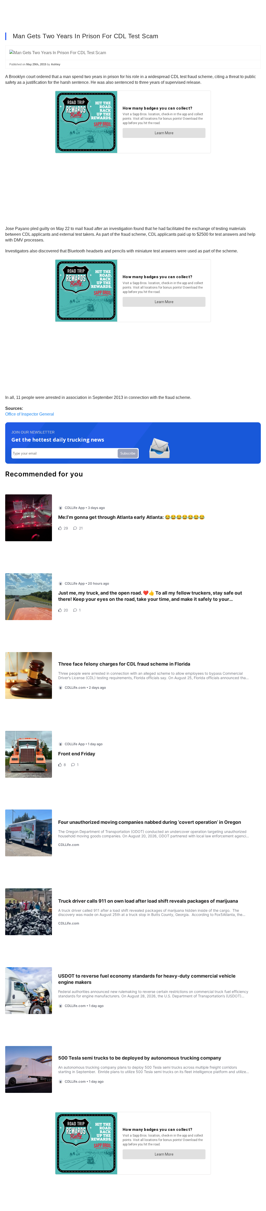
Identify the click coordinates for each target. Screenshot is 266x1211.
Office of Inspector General (29, 414)
